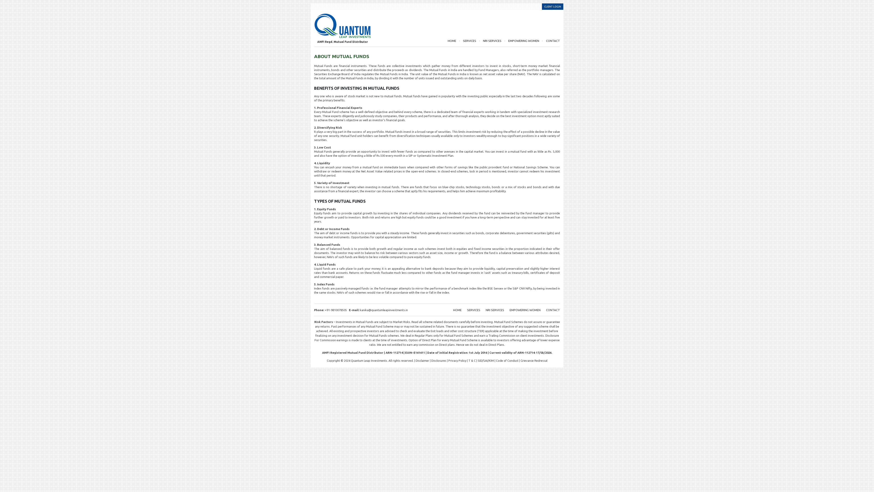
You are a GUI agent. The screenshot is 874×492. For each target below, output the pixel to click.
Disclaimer (422, 360)
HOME (452, 40)
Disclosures (438, 360)
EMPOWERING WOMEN (523, 40)
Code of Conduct (507, 360)
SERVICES (469, 40)
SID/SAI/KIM (486, 360)
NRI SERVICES (492, 40)
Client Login (552, 6)
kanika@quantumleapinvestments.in (384, 310)
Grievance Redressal (534, 360)
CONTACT (553, 40)
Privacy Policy (457, 360)
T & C (472, 360)
